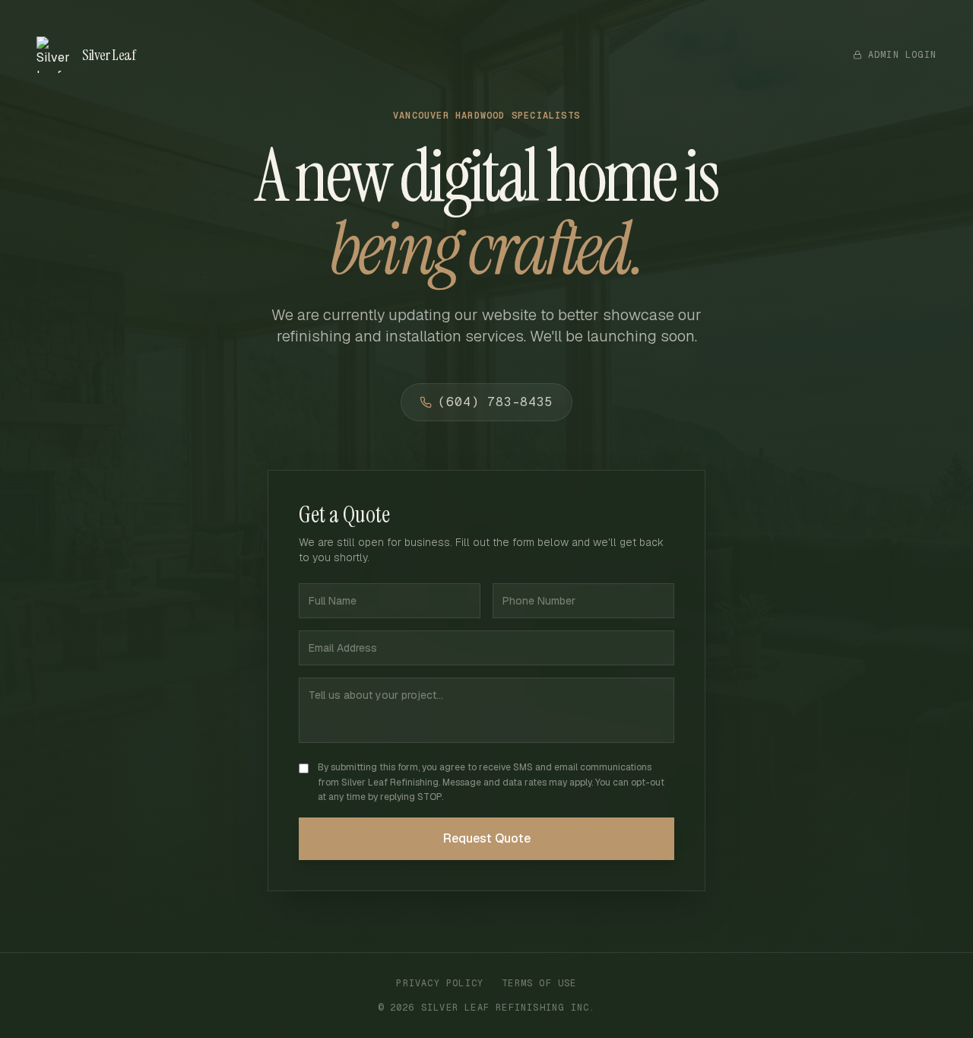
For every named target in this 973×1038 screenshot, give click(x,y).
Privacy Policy (439, 983)
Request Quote (487, 838)
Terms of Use (539, 983)
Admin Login (902, 55)
